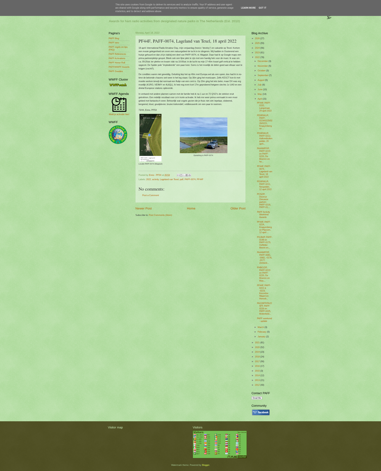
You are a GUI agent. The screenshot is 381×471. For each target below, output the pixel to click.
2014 (257, 375)
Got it (262, 7)
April (260, 99)
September (263, 75)
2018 (257, 356)
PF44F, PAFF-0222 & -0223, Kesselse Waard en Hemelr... (264, 292)
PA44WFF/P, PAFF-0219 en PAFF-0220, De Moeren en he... (263, 155)
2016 (257, 366)
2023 (257, 52)
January (262, 336)
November (263, 66)
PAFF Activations (117, 58)
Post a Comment (150, 195)
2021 (257, 342)
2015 (257, 371)
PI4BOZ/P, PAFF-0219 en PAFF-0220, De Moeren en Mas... (263, 274)
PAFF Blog (114, 38)
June (260, 89)
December (263, 61)
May (260, 94)
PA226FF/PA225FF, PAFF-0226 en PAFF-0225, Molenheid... (264, 308)
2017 (257, 361)
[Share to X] (183, 175)
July (260, 85)
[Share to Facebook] (186, 175)
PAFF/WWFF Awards (119, 67)
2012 (257, 385)
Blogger (205, 465)
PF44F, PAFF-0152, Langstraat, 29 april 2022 (264, 107)
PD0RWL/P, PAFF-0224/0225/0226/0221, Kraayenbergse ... (264, 122)
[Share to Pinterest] (189, 175)
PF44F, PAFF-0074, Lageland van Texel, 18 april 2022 (264, 171)
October (262, 70)
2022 (148, 179)
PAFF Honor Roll (117, 62)
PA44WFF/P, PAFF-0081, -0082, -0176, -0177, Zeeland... (264, 257)
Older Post (238, 208)
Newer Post (143, 208)
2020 (257, 347)
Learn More (248, 7)
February (262, 332)
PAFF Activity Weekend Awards (263, 214)
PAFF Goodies (116, 71)
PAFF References (117, 54)
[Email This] (178, 175)
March (261, 327)
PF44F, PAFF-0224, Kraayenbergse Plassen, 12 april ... (264, 227)
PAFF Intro (114, 43)
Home (191, 208)
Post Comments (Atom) (160, 215)
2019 (257, 352)
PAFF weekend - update (264, 319)
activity (155, 179)
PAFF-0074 (190, 179)
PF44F (200, 179)
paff (181, 179)
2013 (257, 380)
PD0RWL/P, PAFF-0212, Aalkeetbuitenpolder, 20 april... (264, 138)
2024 (257, 48)
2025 (257, 43)
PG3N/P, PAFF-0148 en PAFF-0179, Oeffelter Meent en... (264, 242)
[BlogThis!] (181, 175)
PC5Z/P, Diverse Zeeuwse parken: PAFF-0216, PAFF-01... (264, 200)
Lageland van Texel (169, 179)
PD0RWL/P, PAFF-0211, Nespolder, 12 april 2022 (264, 185)
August (261, 80)
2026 (257, 38)
